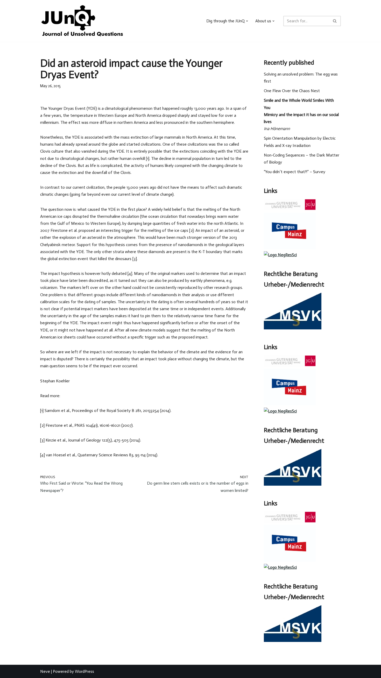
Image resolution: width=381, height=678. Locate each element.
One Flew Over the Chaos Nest (292, 90)
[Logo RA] (292, 328)
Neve (45, 671)
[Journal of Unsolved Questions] (82, 21)
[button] (247, 21)
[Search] (335, 21)
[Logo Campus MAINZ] (290, 247)
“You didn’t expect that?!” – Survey (294, 171)
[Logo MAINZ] (290, 208)
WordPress (84, 671)
